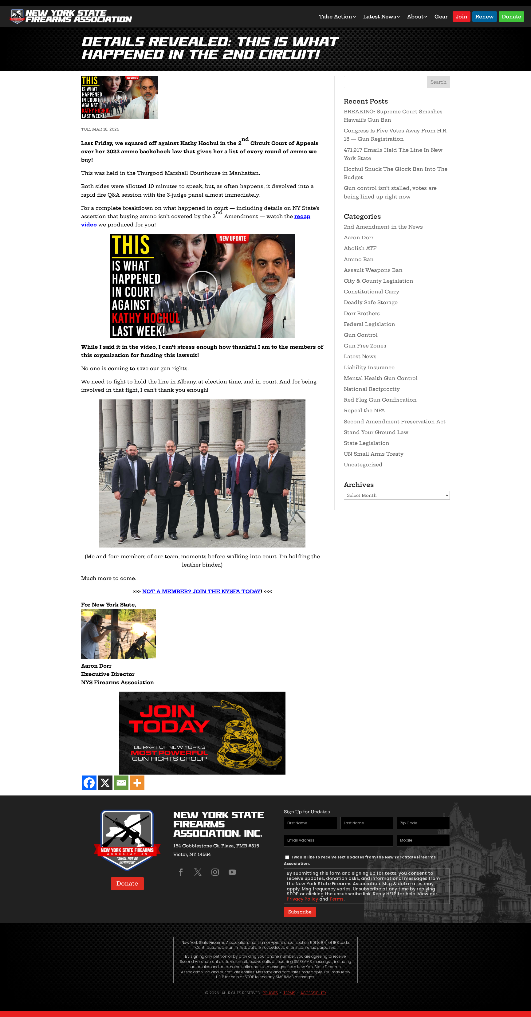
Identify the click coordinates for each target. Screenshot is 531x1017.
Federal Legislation (369, 324)
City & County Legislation (378, 281)
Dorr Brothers (362, 313)
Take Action (335, 17)
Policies (270, 992)
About (415, 17)
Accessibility (313, 992)
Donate (511, 16)
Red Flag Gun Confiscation (380, 400)
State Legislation (366, 443)
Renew (484, 16)
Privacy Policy (302, 899)
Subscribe (300, 912)
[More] (137, 783)
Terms (336, 899)
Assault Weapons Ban (373, 270)
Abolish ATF (360, 248)
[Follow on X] (198, 872)
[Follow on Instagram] (215, 872)
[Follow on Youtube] (232, 872)
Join (461, 16)
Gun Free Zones (365, 346)
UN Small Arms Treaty (373, 454)
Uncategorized (363, 464)
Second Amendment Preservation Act (395, 421)
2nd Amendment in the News (383, 227)
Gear (441, 17)
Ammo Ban (359, 259)
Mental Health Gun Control (381, 378)
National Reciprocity (372, 389)
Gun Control (361, 335)
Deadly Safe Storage (371, 302)
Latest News (379, 17)
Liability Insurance (369, 367)
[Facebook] (89, 783)
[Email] (121, 783)
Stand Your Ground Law (376, 432)
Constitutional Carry (371, 292)
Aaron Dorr (358, 237)
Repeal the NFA (364, 410)
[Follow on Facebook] (180, 872)
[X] (105, 783)
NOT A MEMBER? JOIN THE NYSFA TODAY (201, 591)
